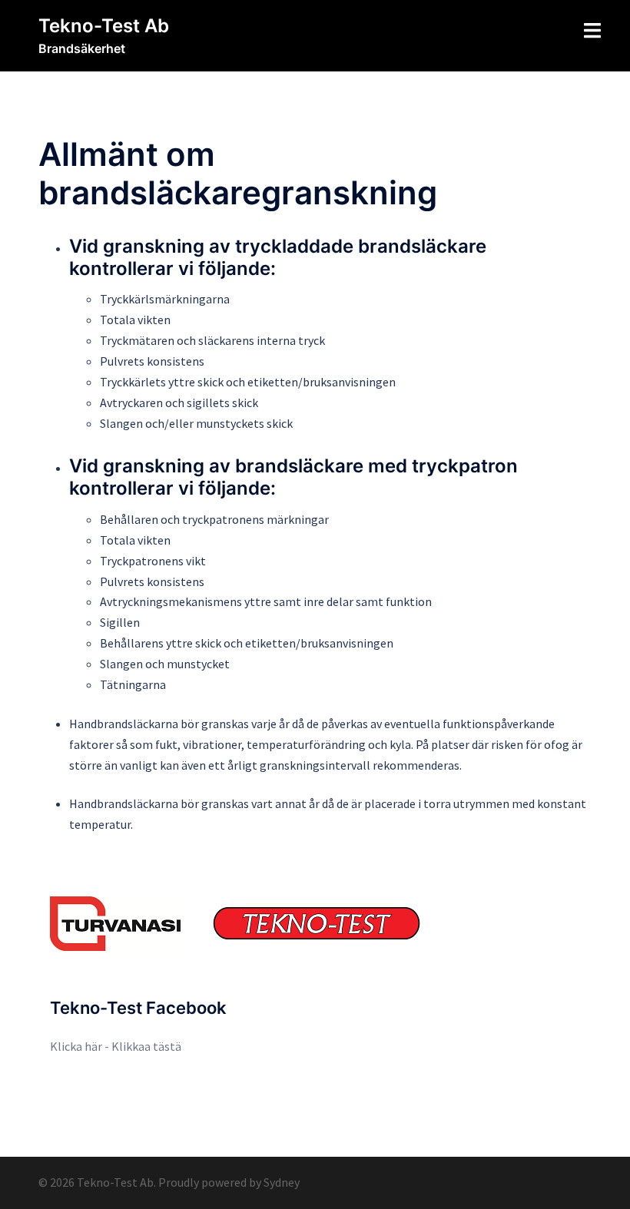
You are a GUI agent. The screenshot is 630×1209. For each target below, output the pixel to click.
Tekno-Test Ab (103, 26)
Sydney (282, 1182)
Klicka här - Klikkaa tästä (115, 1046)
